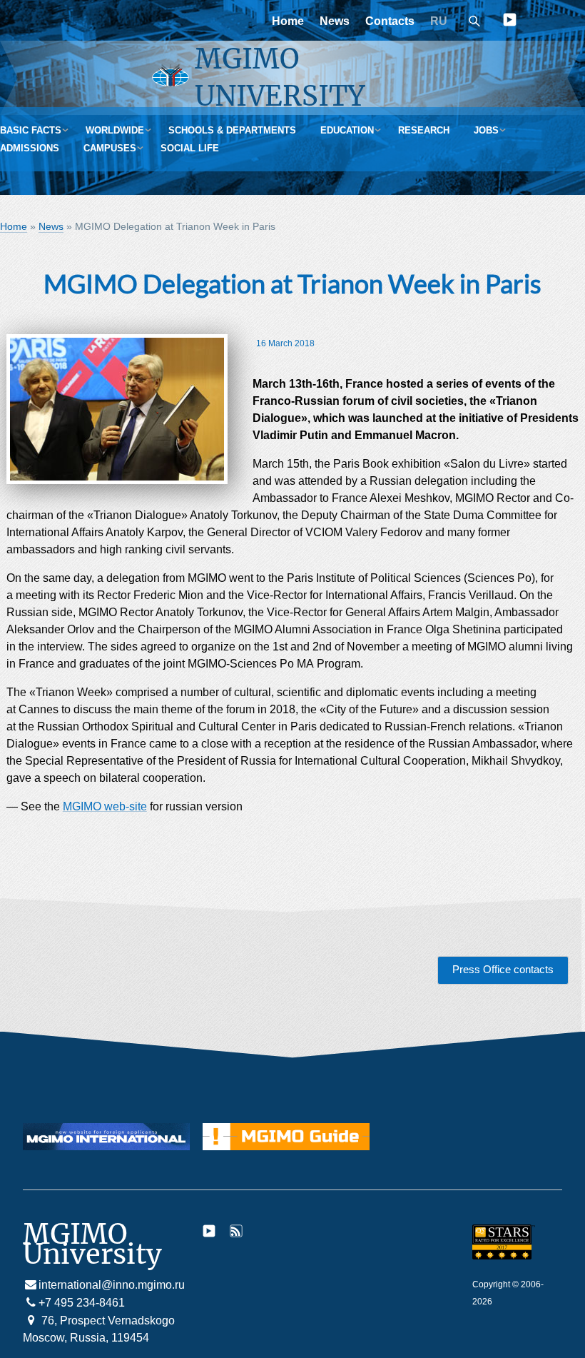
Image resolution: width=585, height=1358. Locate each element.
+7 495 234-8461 (82, 1303)
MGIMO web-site (105, 806)
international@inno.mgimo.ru (112, 1285)
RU (438, 21)
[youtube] (510, 22)
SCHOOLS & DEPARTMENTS (232, 130)
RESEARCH (423, 130)
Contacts (389, 21)
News (335, 21)
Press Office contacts (503, 969)
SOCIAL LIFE (190, 148)
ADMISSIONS (29, 148)
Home (288, 21)
